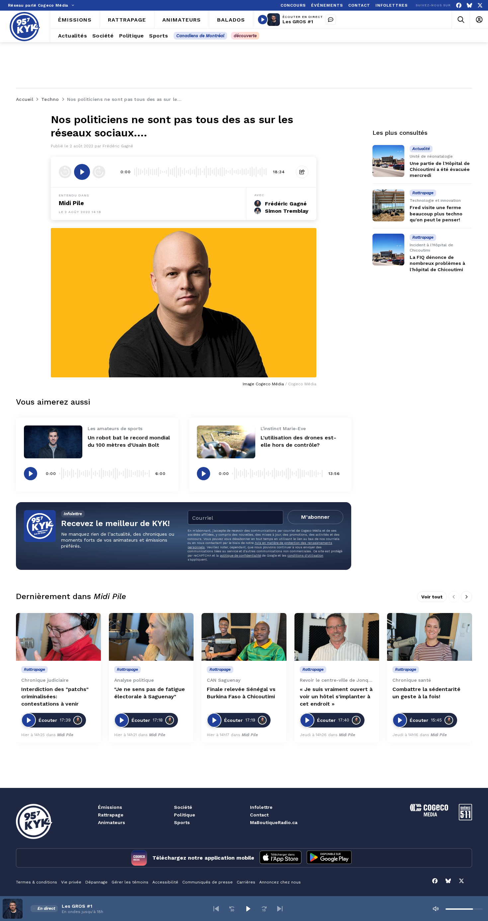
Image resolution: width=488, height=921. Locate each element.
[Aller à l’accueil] (25, 26)
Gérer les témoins (130, 882)
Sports (182, 822)
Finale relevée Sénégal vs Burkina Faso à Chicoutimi (241, 693)
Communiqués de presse (207, 882)
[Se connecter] (479, 20)
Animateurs (111, 822)
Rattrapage (110, 814)
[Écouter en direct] (262, 19)
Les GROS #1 (298, 21)
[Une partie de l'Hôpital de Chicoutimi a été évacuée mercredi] (388, 161)
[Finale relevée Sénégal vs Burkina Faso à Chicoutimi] (244, 637)
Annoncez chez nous (280, 882)
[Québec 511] (465, 818)
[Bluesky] (469, 5)
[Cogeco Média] (429, 814)
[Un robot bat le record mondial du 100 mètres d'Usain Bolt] (53, 441)
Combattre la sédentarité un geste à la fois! (426, 693)
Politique (184, 814)
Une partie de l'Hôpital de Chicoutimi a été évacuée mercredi (440, 169)
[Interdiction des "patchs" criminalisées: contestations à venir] (58, 637)
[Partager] (302, 172)
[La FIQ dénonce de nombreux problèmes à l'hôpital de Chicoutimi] (388, 250)
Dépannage (96, 882)
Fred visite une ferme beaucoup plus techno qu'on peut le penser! (436, 213)
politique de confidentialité (240, 555)
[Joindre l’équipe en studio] (331, 20)
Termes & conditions (36, 882)
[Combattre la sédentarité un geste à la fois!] (429, 637)
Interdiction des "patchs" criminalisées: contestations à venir (55, 696)
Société (183, 807)
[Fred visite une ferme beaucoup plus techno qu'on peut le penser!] (388, 205)
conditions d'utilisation (305, 555)
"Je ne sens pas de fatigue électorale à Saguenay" (149, 693)
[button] (216, 908)
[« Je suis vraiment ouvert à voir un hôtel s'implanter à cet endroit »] (336, 637)
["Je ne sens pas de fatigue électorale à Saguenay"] (151, 637)
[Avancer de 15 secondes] (99, 172)
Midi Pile (71, 202)
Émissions (110, 807)
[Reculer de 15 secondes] (65, 172)
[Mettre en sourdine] (435, 908)
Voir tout (432, 596)
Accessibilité (165, 882)
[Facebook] (458, 5)
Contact (259, 814)
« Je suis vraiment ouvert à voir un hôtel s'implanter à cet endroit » (336, 696)
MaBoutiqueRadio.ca (273, 822)
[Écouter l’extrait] (82, 172)
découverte (245, 35)
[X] (480, 5)
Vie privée (71, 882)
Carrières (246, 882)
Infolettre (261, 807)
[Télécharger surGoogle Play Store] (329, 858)
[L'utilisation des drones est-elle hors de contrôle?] (226, 441)
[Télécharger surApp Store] (280, 858)
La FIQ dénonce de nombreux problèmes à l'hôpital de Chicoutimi (437, 263)
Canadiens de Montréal (200, 35)
